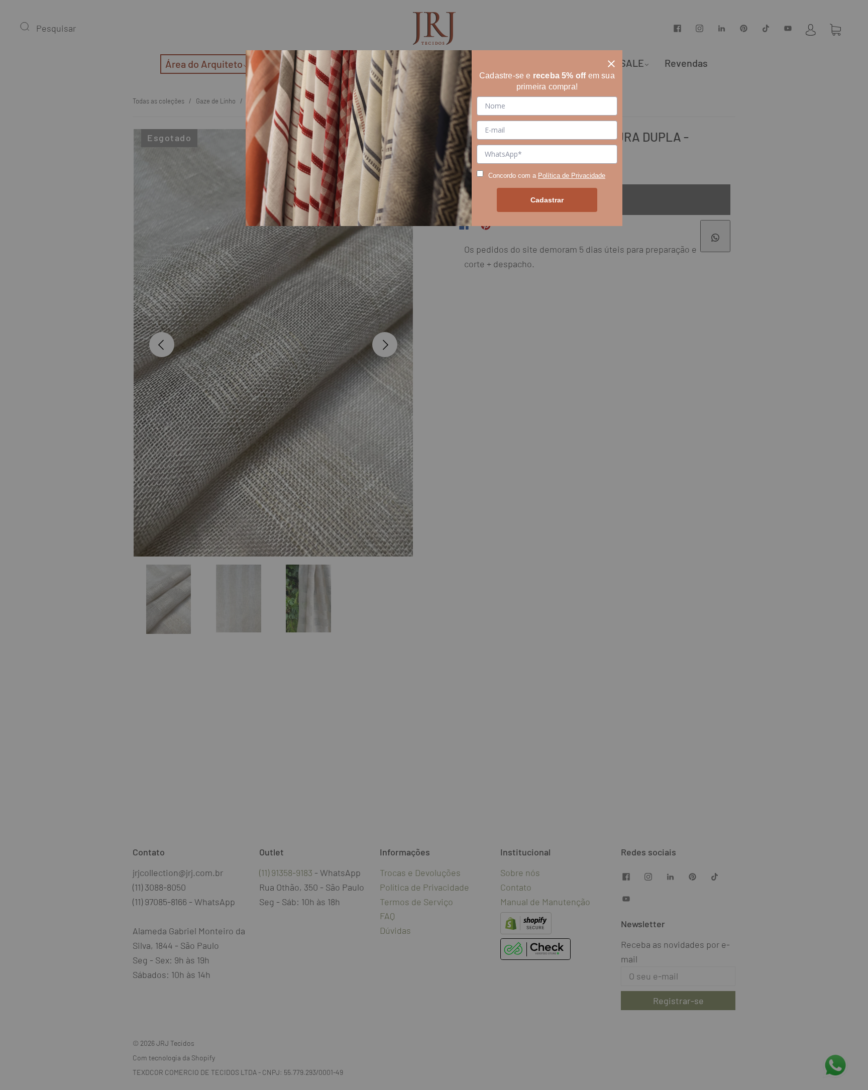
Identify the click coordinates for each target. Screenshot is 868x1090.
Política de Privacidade (571, 175)
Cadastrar (547, 200)
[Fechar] (611, 61)
